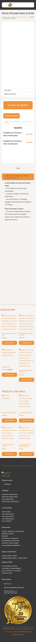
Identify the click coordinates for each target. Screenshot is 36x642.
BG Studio (17, 631)
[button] (32, 4)
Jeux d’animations (23, 121)
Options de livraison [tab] (10, 94)
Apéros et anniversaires (9, 552)
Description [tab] (7, 90)
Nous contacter (6, 579)
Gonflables (5, 490)
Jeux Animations (7, 508)
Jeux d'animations (13, 17)
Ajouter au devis (11, 116)
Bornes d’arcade (13, 121)
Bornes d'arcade (24, 17)
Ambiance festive (7, 562)
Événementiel (6, 527)
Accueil (4, 17)
